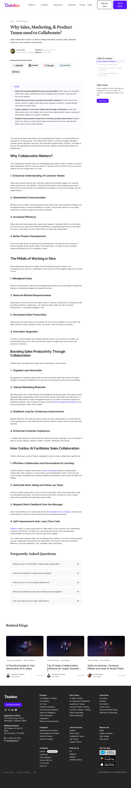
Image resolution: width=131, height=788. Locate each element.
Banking (102, 701)
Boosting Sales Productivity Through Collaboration (109, 69)
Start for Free (104, 4)
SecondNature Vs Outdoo (49, 733)
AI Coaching (44, 701)
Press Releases (45, 757)
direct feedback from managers (59, 512)
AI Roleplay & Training (48, 698)
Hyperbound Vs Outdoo (49, 730)
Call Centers (104, 704)
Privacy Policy (9, 772)
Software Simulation (47, 707)
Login (90, 5)
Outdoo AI (14, 529)
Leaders (72, 730)
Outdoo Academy (106, 733)
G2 (70, 751)
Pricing (82, 5)
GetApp (72, 757)
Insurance (103, 698)
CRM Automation (46, 715)
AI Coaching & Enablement (79, 701)
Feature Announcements (49, 721)
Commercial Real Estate (108, 710)
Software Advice (75, 760)
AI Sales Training (75, 698)
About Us (43, 766)
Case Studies (104, 736)
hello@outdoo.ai (12, 741)
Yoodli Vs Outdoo (46, 736)
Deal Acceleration (76, 715)
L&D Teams (73, 739)
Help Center (104, 739)
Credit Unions (104, 707)
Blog (12, 21)
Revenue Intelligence (47, 713)
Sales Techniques (29, 660)
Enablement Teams (76, 736)
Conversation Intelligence (14, 660)
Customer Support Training (79, 710)
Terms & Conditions (23, 772)
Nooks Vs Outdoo (46, 739)
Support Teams (75, 742)
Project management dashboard (64, 402)
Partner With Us (46, 760)
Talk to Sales (103, 101)
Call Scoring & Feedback (49, 710)
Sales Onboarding (76, 713)
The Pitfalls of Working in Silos (107, 64)
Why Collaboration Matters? (107, 61)
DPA (34, 772)
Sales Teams (74, 733)
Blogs (101, 730)
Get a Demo (120, 4)
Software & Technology (108, 713)
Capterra (72, 754)
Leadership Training (76, 704)
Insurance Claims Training (79, 707)
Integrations (44, 718)
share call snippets (50, 470)
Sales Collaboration (22, 21)
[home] (14, 5)
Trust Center (44, 763)
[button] (32, 5)
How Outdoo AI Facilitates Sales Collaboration (108, 74)
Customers (72, 5)
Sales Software (65, 660)
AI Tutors (43, 704)
